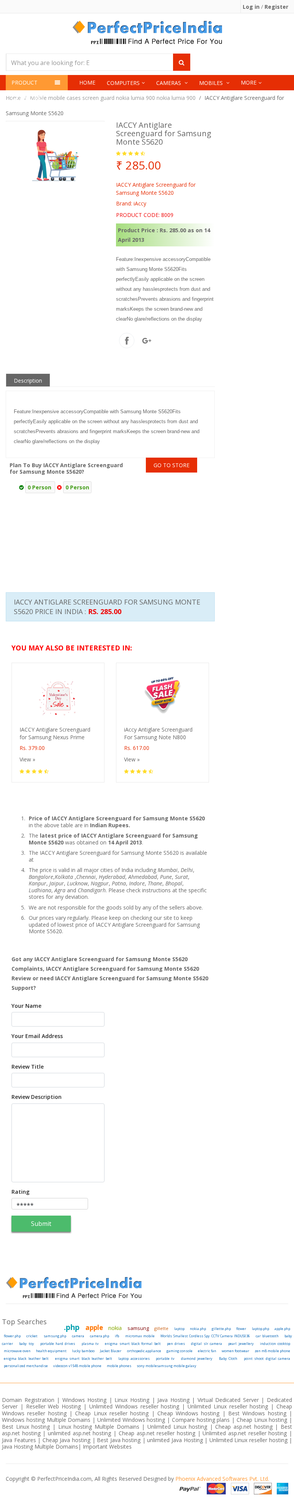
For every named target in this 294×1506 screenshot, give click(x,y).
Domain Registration (28, 1399)
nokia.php (198, 1328)
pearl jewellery (240, 1343)
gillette (161, 1328)
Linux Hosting (131, 1399)
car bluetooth (267, 1335)
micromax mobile (140, 1335)
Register (276, 6)
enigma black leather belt (26, 1358)
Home (87, 82)
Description (28, 380)
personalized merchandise (26, 1365)
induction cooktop (275, 1343)
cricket (32, 1335)
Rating (20, 1191)
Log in (252, 6)
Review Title (27, 1066)
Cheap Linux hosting (262, 1419)
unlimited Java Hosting (175, 1440)
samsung (138, 1328)
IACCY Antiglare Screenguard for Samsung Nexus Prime (55, 733)
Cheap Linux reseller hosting (112, 1413)
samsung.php (55, 1335)
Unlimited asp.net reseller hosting (246, 1433)
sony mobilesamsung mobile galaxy (166, 1365)
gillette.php (221, 1328)
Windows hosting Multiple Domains (46, 1419)
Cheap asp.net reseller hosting (158, 1433)
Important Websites (107, 1446)
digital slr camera (206, 1343)
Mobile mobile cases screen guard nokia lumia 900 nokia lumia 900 (113, 97)
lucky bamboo (83, 1350)
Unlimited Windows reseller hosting (134, 1406)
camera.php (99, 1335)
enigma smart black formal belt (132, 1343)
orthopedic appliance (144, 1350)
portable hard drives (57, 1343)
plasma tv (90, 1343)
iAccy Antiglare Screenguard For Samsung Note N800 (158, 733)
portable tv (165, 1358)
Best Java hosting (118, 1440)
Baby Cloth (228, 1358)
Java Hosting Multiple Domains (40, 1446)
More (248, 82)
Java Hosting (173, 1399)
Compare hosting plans (201, 1419)
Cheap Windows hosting (189, 1413)
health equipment (51, 1350)
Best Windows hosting (258, 1413)
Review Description (36, 1097)
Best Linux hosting (27, 1426)
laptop (179, 1328)
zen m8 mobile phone (272, 1350)
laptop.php (260, 1328)
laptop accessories (133, 1358)
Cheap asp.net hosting (243, 1426)
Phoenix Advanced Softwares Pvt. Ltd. (222, 1478)
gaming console (180, 1350)
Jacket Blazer (110, 1350)
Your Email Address (37, 1036)
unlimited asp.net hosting (80, 1433)
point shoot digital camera (267, 1358)
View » (27, 759)
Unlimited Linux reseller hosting (228, 1406)
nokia (115, 1328)
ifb (117, 1335)
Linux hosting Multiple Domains (98, 1426)
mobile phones (119, 1365)
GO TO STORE (171, 465)
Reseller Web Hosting (53, 1406)
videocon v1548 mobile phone (77, 1365)
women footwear (235, 1350)
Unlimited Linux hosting (177, 1426)
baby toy (26, 1343)
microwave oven (17, 1350)
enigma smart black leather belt (83, 1358)
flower (241, 1328)
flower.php (12, 1335)
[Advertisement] (219, 521)
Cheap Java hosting (67, 1440)
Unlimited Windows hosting (132, 1419)
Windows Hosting (84, 1399)
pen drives (176, 1343)
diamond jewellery (196, 1358)
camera (78, 1335)
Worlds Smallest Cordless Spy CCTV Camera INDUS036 (205, 1335)
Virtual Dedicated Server (228, 1399)
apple (94, 1327)
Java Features (19, 1440)
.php (72, 1327)
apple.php (282, 1328)
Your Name (26, 1005)
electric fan (207, 1350)
